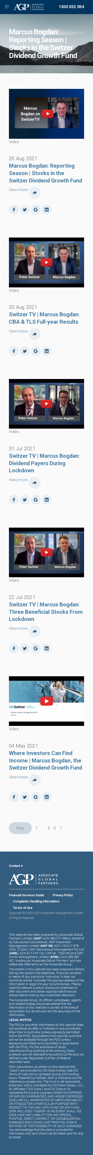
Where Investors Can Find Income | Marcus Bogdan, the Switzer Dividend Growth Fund (45, 760)
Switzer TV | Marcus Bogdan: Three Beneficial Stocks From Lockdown (46, 611)
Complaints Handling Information (36, 901)
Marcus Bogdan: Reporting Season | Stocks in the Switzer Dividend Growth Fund (45, 173)
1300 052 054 (71, 6)
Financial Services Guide (26, 895)
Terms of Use (22, 908)
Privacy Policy (63, 895)
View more (18, 189)
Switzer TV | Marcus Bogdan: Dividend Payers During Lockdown (44, 463)
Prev (20, 828)
